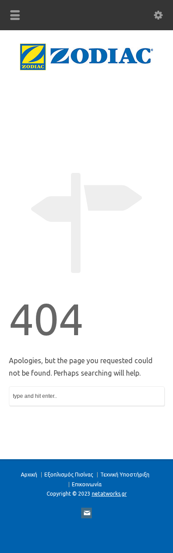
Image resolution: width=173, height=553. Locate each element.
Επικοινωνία (87, 484)
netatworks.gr (109, 494)
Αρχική (29, 474)
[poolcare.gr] (86, 68)
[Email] (86, 513)
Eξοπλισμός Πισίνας (68, 474)
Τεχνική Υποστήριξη (124, 474)
